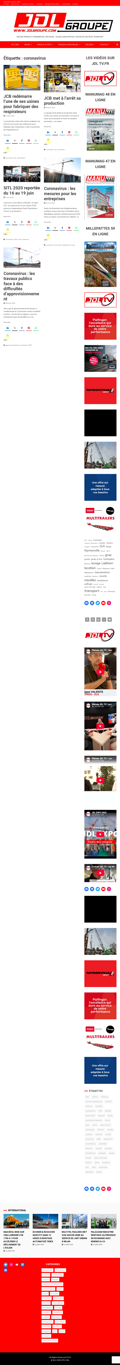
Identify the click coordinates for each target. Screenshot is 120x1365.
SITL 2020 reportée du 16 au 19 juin (22, 190)
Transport (39, 4)
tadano (99, 587)
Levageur (46, 1312)
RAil (54, 1331)
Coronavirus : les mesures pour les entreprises (60, 193)
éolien (94, 595)
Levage (6, 4)
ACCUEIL (15, 44)
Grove (101, 555)
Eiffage (108, 546)
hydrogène (108, 559)
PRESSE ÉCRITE (44, 44)
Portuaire (46, 1331)
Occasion (57, 1326)
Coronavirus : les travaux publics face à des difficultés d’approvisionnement (21, 286)
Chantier (75, 4)
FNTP (30, 345)
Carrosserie (60, 1270)
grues (87, 559)
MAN (112, 568)
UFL (101, 591)
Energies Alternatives (52, 4)
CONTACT (104, 44)
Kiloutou (87, 564)
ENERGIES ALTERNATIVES (52, 1284)
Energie (55, 1279)
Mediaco (95, 576)
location (90, 568)
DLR (102, 546)
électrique (111, 591)
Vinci (105, 591)
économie (57, 245)
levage (95, 563)
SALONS (89, 44)
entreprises (66, 245)
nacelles (90, 580)
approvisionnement (12, 345)
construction (94, 547)
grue (108, 555)
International (58, 1303)
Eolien (60, 1289)
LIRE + (6, 153)
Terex (104, 587)
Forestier (54, 1293)
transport (25, 239)
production (61, 149)
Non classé (60, 1322)
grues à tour (96, 559)
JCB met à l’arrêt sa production (62, 101)
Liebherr (107, 563)
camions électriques (91, 543)
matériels (87, 576)
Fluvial (45, 1293)
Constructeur (66, 4)
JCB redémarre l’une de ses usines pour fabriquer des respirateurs (21, 104)
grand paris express (91, 555)
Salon (16, 239)
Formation (47, 1298)
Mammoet (106, 568)
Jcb (15, 158)
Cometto (86, 547)
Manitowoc (88, 572)
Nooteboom (102, 580)
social (73, 245)
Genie (108, 551)
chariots (109, 543)
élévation (87, 595)
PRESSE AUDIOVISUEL (68, 44)
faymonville (91, 550)
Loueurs (46, 1317)
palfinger (88, 584)
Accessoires (47, 1270)
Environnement (48, 1289)
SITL (20, 239)
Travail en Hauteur (28, 4)
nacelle (103, 575)
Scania (101, 584)
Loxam (99, 568)
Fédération (58, 1298)
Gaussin (103, 551)
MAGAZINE (56, 1317)
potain (96, 584)
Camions (97, 540)
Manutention (15, 4)
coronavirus (9, 158)
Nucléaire (46, 1326)
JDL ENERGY (47, 1308)
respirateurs (21, 158)
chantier (102, 543)
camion (90, 540)
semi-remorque (90, 587)
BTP (85, 540)
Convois (46, 1279)
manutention (102, 572)
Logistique (57, 1312)
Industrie (46, 1303)
